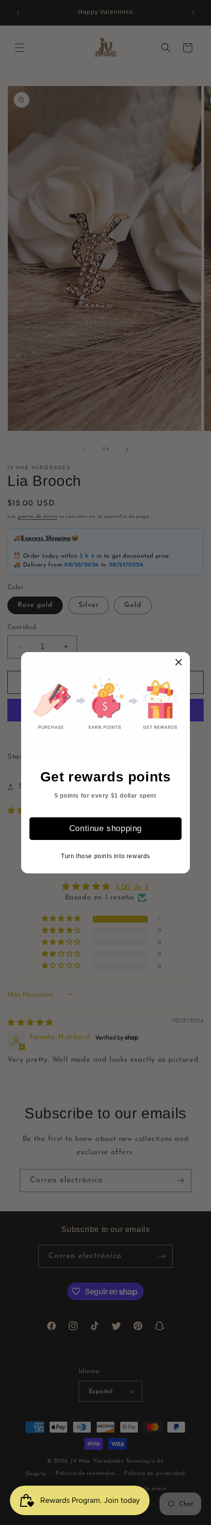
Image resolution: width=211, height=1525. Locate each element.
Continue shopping (105, 828)
